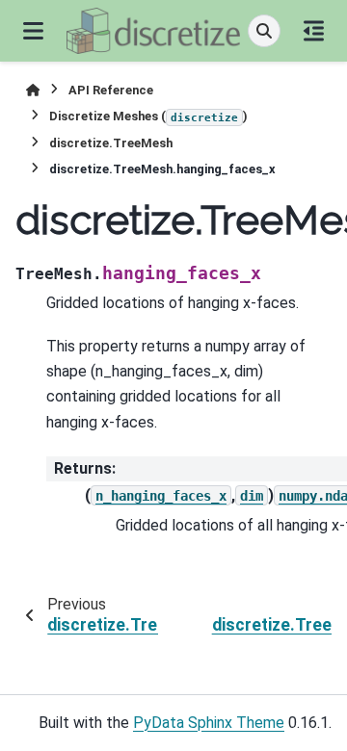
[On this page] (314, 30)
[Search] (264, 30)
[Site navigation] (33, 30)
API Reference (110, 90)
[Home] (33, 90)
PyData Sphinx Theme (208, 722)
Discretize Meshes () (148, 116)
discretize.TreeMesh (111, 143)
